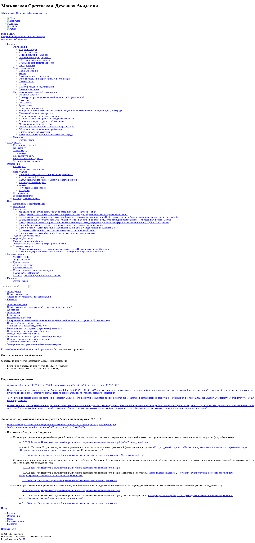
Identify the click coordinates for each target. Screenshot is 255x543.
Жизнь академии (15, 254)
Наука (10, 201)
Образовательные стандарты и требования (40, 129)
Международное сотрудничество (35, 124)
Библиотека (19, 206)
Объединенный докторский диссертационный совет (39, 243)
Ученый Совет (26, 81)
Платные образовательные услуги (36, 113)
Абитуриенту (14, 142)
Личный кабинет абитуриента (28, 158)
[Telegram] (12, 23)
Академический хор (23, 267)
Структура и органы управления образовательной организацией (51, 97)
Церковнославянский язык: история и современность (46, 174)
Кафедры (23, 84)
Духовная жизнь (21, 262)
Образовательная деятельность (34, 60)
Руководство (25, 105)
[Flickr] (11, 18)
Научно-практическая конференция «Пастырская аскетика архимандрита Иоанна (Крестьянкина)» (68, 227)
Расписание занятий (23, 195)
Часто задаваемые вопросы (26, 161)
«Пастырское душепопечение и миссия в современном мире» (215, 447)
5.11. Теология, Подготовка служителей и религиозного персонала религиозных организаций (69, 480)
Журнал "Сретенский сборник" (29, 241)
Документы (25, 100)
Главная (11, 44)
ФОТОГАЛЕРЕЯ (21, 257)
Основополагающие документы (35, 57)
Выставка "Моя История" (26, 273)
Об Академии (20, 47)
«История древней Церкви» (167, 447)
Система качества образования (34, 132)
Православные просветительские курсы (33, 270)
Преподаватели (20, 193)
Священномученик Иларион (33, 55)
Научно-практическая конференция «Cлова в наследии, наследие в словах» (57, 233)
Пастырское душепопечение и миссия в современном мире (49, 180)
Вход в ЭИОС (8, 34)
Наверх (5, 508)
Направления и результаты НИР (29, 203)
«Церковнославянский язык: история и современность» (47, 450)
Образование (25, 102)
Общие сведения (21, 259)
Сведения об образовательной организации (23, 36)
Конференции (20, 209)
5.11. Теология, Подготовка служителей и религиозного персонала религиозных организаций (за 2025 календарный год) (83, 455)
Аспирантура (19, 153)
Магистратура (20, 150)
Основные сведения (29, 94)
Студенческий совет (23, 265)
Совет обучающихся (29, 89)
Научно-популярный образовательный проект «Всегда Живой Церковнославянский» (62, 251)
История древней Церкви (32, 177)
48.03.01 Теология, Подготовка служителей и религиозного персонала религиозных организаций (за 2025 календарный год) (85, 442)
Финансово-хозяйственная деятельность (39, 116)
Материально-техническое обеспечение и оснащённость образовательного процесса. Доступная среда (70, 110)
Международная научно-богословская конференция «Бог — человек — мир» (58, 211)
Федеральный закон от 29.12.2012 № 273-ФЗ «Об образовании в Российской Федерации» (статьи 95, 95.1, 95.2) (63, 385)
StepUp (22, 539)
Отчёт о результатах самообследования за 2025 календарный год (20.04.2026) (46, 427)
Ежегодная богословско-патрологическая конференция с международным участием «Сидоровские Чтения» (73, 214)
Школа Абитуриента (23, 156)
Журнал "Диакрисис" (24, 238)
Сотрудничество (27, 65)
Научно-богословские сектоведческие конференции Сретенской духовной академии (61, 225)
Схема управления (28, 70)
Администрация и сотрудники (34, 76)
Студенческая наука (23, 246)
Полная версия (8, 529)
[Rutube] (11, 28)
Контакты (18, 137)
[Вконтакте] (13, 21)
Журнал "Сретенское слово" (27, 235)
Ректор (22, 73)
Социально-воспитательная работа (36, 62)
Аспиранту (24, 190)
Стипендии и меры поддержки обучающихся (41, 121)
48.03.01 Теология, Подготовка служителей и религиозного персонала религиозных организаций (71, 467)
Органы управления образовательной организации (44, 78)
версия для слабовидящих (14, 39)
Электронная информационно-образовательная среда (46, 134)
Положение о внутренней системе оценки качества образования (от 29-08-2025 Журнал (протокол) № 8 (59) (61, 424)
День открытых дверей (24, 145)
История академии (28, 52)
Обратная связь (26, 140)
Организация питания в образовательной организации (46, 126)
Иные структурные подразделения (36, 86)
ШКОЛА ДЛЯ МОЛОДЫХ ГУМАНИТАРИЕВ (37, 275)
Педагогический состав (31, 108)
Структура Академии (24, 68)
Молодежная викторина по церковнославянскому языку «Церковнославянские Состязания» (65, 249)
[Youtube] (12, 26)
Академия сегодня (28, 49)
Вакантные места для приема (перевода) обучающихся (46, 118)
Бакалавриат (19, 148)
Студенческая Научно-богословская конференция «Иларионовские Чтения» (57, 230)
